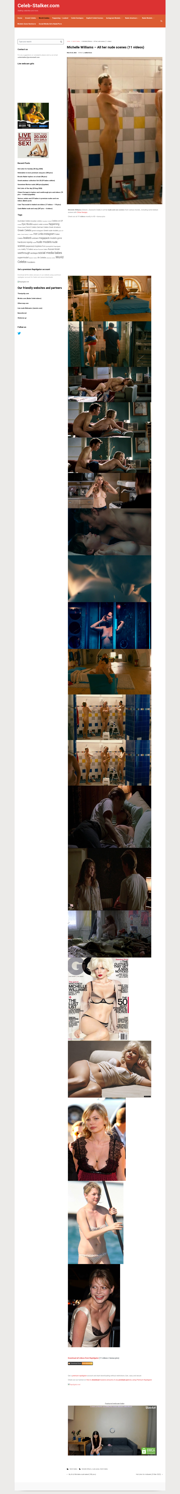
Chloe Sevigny (82, 212)
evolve (77, 1486)
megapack (44, 238)
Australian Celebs (24, 221)
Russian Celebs (43, 249)
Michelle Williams (87, 1469)
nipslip (29, 242)
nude (34, 242)
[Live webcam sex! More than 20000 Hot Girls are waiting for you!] (33, 145)
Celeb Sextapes (77, 18)
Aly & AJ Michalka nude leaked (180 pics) (82, 1474)
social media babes (50, 253)
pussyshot (49, 246)
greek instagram (37, 231)
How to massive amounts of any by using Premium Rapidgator (119, 1380)
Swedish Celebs (33, 258)
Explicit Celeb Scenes (94, 18)
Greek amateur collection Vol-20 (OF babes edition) (36, 180)
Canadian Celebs (46, 221)
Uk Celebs (41, 257)
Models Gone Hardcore (27, 24)
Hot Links (38, 233)
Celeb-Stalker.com (38, 6)
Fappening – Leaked (60, 18)
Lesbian (34, 238)
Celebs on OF (57, 221)
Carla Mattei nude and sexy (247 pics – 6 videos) (35, 208)
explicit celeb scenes (40, 224)
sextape (34, 253)
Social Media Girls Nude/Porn (50, 24)
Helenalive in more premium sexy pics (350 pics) (35, 173)
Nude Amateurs (131, 18)
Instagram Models (113, 18)
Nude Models (147, 18)
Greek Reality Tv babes (27, 234)
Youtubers (31, 262)
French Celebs (31, 227)
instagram (49, 233)
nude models (44, 241)
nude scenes (95, 1469)
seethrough (24, 252)
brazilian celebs (36, 221)
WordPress (102, 1486)
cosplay (19, 224)
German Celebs (43, 227)
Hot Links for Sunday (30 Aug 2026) (30, 169)
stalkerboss (88, 52)
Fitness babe (21, 227)
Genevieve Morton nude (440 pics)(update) (33, 184)
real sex (36, 249)
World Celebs (44, 18)
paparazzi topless (34, 246)
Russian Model (54, 249)
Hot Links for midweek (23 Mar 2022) (148, 1474)
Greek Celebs (30, 18)
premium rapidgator (79, 1376)
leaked (27, 237)
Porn (44, 246)
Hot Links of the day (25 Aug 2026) (30, 188)
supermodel (23, 257)
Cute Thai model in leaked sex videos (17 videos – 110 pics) (39, 205)
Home (20, 18)
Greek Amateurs (55, 227)
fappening (54, 224)
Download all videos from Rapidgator (83, 1358)
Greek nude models (51, 231)
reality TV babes (27, 249)
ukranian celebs (51, 258)
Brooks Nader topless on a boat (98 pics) (32, 177)
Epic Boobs (27, 224)
